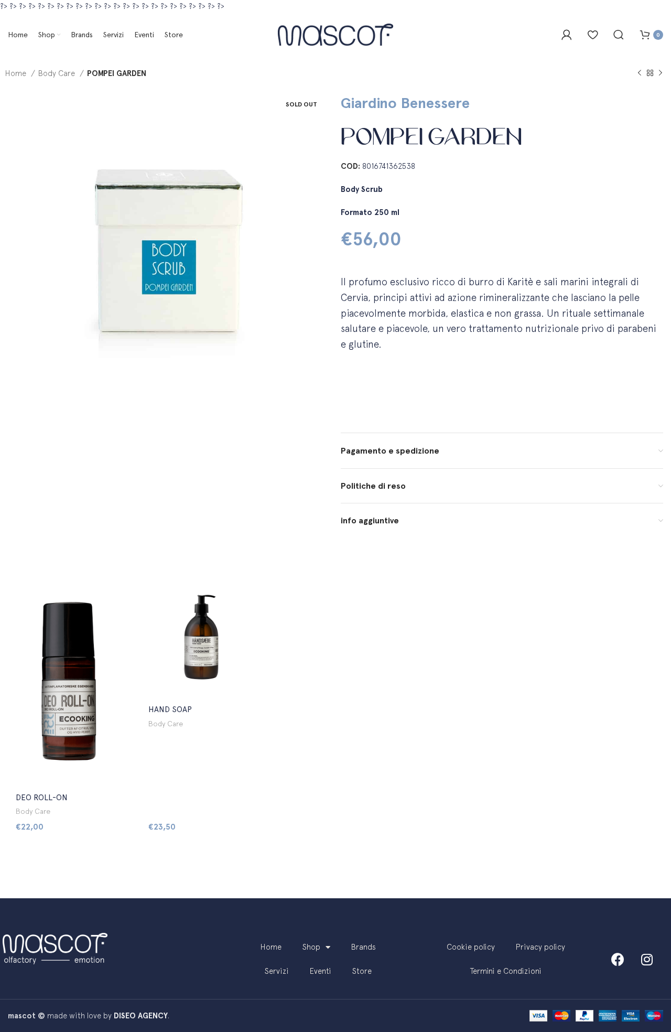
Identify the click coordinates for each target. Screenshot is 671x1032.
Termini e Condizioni (506, 970)
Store (362, 970)
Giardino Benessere (405, 103)
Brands (363, 946)
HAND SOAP (170, 709)
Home (16, 73)
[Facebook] (618, 959)
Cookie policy (471, 946)
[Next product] (660, 73)
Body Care (57, 73)
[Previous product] (639, 73)
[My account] (566, 34)
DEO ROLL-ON (42, 797)
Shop (311, 946)
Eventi (320, 970)
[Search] (618, 34)
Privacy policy (540, 946)
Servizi (277, 970)
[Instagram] (647, 959)
